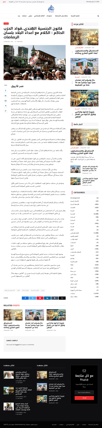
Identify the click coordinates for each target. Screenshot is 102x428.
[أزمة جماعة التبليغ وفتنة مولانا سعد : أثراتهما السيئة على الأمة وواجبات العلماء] (9, 406)
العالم (72, 230)
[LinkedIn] (6, 96)
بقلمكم (72, 258)
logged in (18, 344)
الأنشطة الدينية (74, 204)
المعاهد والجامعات (75, 252)
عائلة (71, 278)
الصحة (72, 223)
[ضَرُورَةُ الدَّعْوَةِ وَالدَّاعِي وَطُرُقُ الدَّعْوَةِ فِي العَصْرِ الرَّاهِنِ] (56, 314)
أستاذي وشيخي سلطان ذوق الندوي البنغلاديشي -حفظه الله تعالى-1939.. (22, 375)
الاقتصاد (72, 207)
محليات (24, 16)
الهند (18, 290)
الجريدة (72, 211)
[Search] (98, 16)
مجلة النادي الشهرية (76, 290)
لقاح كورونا (73, 287)
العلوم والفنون (74, 236)
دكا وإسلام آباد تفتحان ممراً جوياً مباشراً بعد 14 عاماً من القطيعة (26, 2)
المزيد (72, 249)
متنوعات (49, 16)
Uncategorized (75, 198)
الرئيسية (6, 23)
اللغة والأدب (73, 239)
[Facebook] (6, 91)
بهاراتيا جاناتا (25, 290)
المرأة (71, 246)
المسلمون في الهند (10, 290)
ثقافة (71, 265)
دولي (30, 16)
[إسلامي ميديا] (51, 9)
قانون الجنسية (35, 290)
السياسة (72, 217)
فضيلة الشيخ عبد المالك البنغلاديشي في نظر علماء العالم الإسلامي (24, 391)
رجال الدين (73, 274)
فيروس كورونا (74, 281)
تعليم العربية (75, 16)
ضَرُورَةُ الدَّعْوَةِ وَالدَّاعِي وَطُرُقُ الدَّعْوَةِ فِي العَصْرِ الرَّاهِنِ (56, 325)
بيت (19, 16)
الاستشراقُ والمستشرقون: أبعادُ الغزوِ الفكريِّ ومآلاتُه (12, 325)
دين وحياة (73, 271)
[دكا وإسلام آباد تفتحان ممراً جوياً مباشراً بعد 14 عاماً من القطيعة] (34, 314)
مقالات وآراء (73, 297)
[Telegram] (6, 106)
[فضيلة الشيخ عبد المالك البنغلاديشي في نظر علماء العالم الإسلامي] (9, 390)
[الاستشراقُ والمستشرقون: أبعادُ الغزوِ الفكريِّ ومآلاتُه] (13, 314)
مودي (42, 290)
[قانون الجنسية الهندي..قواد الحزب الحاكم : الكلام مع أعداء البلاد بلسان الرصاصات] (35, 79)
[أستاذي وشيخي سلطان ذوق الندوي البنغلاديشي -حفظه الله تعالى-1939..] (9, 375)
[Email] (6, 101)
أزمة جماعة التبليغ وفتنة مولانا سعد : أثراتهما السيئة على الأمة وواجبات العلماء (23, 407)
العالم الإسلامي (39, 16)
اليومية (72, 255)
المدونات (73, 243)
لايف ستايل (73, 284)
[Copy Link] (6, 111)
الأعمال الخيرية (74, 201)
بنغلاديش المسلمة (61, 16)
